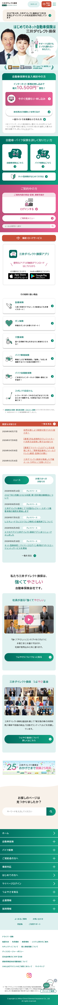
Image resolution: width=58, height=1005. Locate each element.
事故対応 (6, 867)
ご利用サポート (35, 924)
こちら (26, 129)
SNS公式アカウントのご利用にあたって (17, 966)
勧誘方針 (5, 942)
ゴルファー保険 (30, 409)
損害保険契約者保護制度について (15, 961)
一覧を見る (46, 424)
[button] (29, 619)
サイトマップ (39, 966)
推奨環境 (25, 942)
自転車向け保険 (10, 409)
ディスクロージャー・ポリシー (13, 951)
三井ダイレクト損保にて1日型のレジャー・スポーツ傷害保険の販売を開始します (28, 509)
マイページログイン (11, 884)
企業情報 (6, 900)
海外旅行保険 (20, 409)
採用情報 (6, 909)
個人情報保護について (29, 946)
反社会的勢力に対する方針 (12, 956)
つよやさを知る (10, 892)
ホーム (5, 833)
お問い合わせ (38, 919)
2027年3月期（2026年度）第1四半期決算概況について (29, 496)
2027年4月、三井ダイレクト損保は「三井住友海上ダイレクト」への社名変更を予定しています (27, 15)
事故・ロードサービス (32, 238)
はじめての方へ (10, 875)
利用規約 (15, 942)
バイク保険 (7, 850)
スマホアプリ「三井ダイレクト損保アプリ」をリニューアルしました (28, 533)
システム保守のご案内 (40, 942)
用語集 (20, 924)
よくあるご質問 (21, 919)
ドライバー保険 (7, 936)
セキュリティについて (10, 946)
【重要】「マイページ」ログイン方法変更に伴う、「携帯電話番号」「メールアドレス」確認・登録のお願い (39, 450)
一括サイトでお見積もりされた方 (27, 119)
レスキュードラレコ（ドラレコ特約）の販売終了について (29, 522)
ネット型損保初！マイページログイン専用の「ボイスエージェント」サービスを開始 (29, 546)
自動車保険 (8, 842)
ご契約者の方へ (10, 858)
